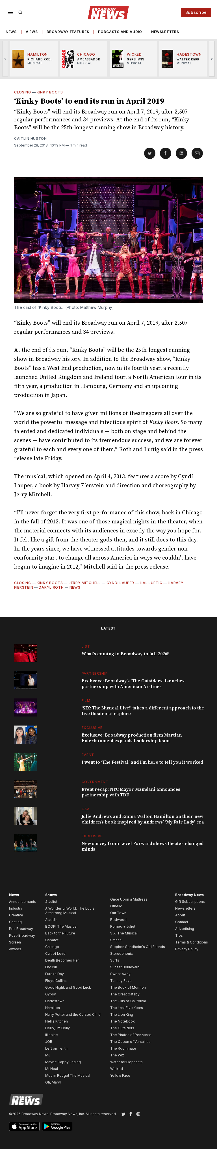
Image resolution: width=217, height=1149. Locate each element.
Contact (181, 922)
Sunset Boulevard (125, 967)
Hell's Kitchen (56, 1021)
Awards (15, 949)
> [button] (212, 58)
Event (88, 755)
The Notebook (122, 1021)
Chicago (52, 947)
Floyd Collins (56, 980)
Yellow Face (120, 1075)
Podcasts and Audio (120, 32)
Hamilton (52, 1008)
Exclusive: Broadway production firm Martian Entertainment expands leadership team (132, 738)
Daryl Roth (51, 587)
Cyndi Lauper (120, 583)
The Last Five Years (126, 1008)
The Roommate (123, 1048)
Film (86, 700)
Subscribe (196, 12)
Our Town (118, 913)
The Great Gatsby (125, 994)
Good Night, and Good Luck (68, 987)
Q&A (86, 809)
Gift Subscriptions (190, 901)
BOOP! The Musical (61, 926)
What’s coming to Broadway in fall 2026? (125, 654)
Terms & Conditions (191, 942)
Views (32, 32)
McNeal (51, 1069)
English (51, 967)
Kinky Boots (50, 92)
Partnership (95, 673)
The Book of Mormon (128, 987)
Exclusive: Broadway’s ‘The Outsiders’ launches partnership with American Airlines (133, 683)
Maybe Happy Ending (63, 1062)
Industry (15, 908)
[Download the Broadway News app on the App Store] (24, 1126)
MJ (47, 1055)
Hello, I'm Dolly (57, 1028)
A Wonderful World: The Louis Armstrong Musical (69, 910)
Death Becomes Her (62, 960)
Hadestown (54, 1001)
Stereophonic (121, 953)
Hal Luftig (151, 583)
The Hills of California (128, 1001)
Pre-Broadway (21, 929)
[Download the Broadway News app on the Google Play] (57, 1126)
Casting (15, 922)
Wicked (116, 1069)
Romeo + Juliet (122, 926)
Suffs (114, 960)
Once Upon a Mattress (128, 899)
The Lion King (121, 1014)
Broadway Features (68, 32)
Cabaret (51, 940)
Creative (16, 915)
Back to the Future (60, 933)
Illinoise (51, 1035)
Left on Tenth (56, 1048)
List (86, 646)
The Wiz (117, 1055)
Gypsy (50, 994)
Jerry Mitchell (85, 583)
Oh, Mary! (53, 1082)
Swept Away (120, 974)
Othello (116, 906)
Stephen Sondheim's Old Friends (137, 947)
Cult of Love (55, 953)
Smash (115, 940)
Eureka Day (54, 974)
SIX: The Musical (124, 933)
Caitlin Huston (30, 138)
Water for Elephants (126, 1062)
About (180, 915)
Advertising (184, 929)
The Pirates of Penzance (130, 1035)
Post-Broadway (22, 935)
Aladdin (51, 920)
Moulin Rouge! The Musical (67, 1075)
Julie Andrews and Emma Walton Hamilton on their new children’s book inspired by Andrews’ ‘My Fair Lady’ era (143, 819)
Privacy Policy (186, 949)
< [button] (5, 58)
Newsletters (165, 32)
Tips (179, 935)
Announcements (22, 901)
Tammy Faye (121, 980)
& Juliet (51, 901)
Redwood (118, 920)
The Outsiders (122, 1028)
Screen (15, 942)
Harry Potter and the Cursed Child (73, 1014)
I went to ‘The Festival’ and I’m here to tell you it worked (142, 762)
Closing (22, 92)
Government (95, 782)
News (11, 32)
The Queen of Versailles (130, 1041)
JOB (48, 1041)
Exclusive (92, 728)
